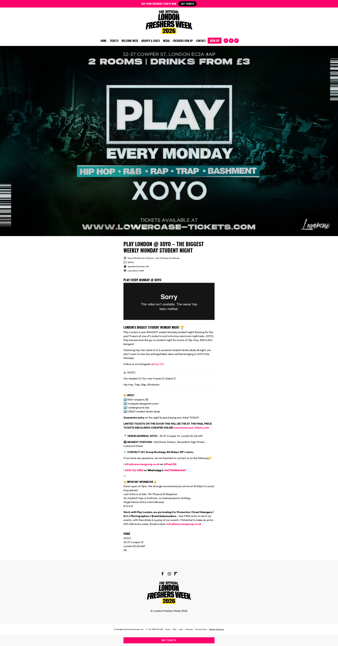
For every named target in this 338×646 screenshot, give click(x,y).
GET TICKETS (187, 3)
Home (104, 41)
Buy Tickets (169, 640)
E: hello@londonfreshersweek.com (128, 629)
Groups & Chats (150, 41)
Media (166, 41)
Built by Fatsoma (216, 629)
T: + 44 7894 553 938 (154, 629)
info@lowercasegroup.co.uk (142, 464)
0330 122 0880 (134, 470)
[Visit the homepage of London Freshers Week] (169, 21)
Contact (201, 41)
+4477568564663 (174, 470)
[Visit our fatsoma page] (236, 40)
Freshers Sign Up (183, 41)
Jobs (181, 629)
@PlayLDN (157, 364)
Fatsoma (189, 629)
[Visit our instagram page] (231, 40)
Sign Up (214, 40)
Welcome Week (130, 41)
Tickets (114, 41)
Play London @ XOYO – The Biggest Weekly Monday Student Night (163, 247)
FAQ (174, 629)
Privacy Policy (201, 629)
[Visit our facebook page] (226, 40)
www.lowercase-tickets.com (191, 427)
